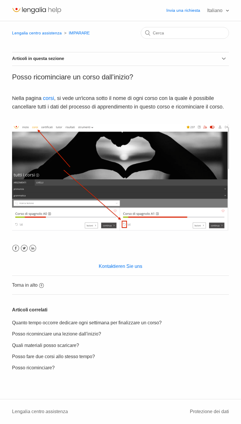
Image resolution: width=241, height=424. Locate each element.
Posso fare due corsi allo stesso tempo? (53, 356)
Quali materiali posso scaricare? (45, 345)
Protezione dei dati (209, 411)
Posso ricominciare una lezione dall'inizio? (56, 333)
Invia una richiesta (183, 10)
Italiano (215, 10)
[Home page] (36, 13)
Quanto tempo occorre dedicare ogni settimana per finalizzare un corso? (87, 322)
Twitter (24, 248)
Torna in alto (25, 285)
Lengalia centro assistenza (37, 33)
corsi (48, 98)
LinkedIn (32, 248)
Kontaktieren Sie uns (120, 266)
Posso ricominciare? (33, 367)
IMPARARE (79, 33)
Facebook (15, 248)
